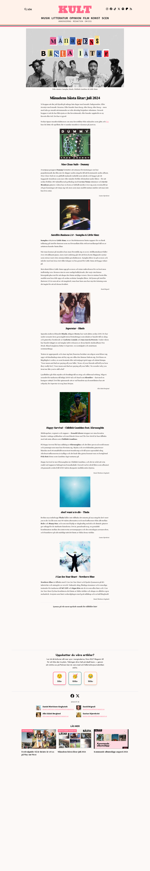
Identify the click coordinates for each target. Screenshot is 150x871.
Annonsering (64, 21)
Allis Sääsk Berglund (52, 713)
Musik (45, 18)
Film (86, 18)
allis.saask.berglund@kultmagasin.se (55, 716)
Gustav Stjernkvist (91, 713)
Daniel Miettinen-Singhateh (55, 706)
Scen (105, 18)
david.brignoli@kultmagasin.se (93, 709)
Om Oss (88, 21)
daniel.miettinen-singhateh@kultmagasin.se (58, 709)
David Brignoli (89, 706)
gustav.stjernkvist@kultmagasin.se (95, 716)
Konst (95, 18)
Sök (29, 9)
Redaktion (78, 21)
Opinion (75, 18)
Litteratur (60, 18)
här (107, 122)
